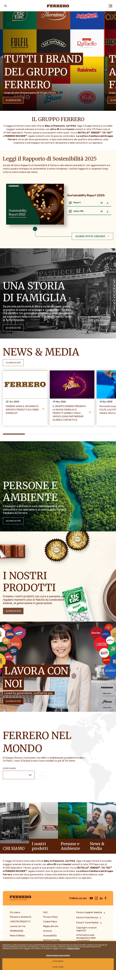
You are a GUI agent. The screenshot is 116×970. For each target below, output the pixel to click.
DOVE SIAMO (9, 768)
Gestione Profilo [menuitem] (51, 940)
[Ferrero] (58, 6)
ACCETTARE (58, 967)
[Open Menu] (110, 6)
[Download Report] (107, 202)
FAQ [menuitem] (45, 912)
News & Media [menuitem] (17, 935)
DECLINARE (58, 961)
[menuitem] (91, 912)
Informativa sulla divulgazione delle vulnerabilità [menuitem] (86, 938)
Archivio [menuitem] (47, 931)
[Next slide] (113, 56)
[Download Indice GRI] (107, 211)
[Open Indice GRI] (101, 211)
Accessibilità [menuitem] (50, 935)
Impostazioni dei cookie (58, 955)
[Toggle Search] (5, 6)
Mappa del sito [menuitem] (50, 926)
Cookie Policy (73, 949)
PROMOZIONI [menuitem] (16, 931)
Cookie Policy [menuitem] (50, 921)
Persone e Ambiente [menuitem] (20, 917)
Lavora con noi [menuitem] (17, 926)
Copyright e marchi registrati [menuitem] (86, 929)
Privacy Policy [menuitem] (50, 917)
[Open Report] (101, 202)
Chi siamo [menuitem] (15, 912)
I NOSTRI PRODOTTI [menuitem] (20, 921)
